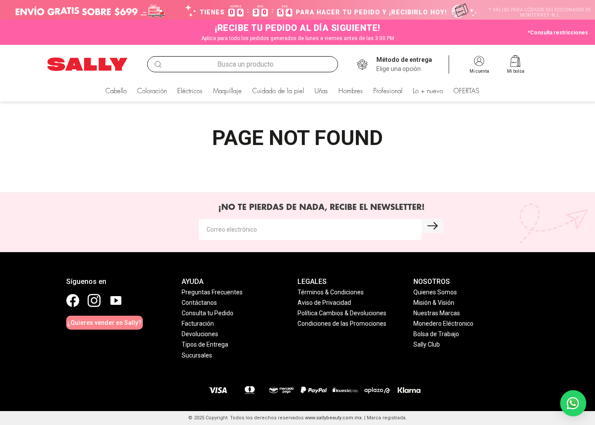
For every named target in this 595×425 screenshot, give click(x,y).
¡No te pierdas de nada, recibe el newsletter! (321, 207)
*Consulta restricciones (558, 33)
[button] (404, 64)
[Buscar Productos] (158, 64)
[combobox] (243, 64)
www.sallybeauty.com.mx (333, 418)
